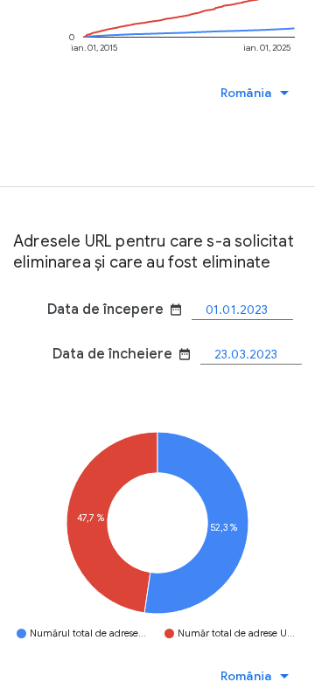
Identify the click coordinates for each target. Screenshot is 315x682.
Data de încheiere (122, 354)
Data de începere (115, 309)
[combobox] (259, 93)
